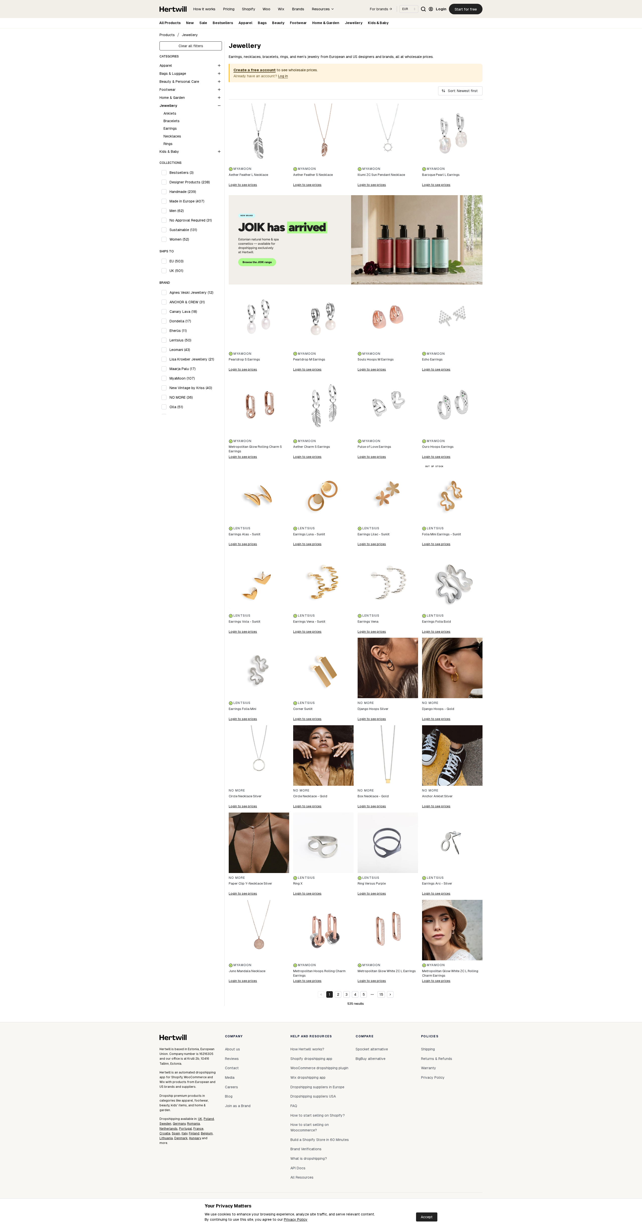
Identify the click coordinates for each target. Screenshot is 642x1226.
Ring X (297, 883)
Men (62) (177, 211)
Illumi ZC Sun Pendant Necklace (381, 175)
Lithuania (166, 1138)
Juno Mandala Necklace (247, 971)
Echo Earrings (432, 359)
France (198, 1128)
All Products (170, 23)
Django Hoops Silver (373, 709)
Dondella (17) (180, 321)
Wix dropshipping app (308, 1077)
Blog (228, 1096)
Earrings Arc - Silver (437, 883)
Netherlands (168, 1128)
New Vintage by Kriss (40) (191, 388)
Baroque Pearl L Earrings (441, 175)
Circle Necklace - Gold (310, 796)
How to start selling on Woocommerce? (309, 1127)
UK (200, 1119)
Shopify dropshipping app (311, 1059)
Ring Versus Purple (372, 883)
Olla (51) (176, 407)
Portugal (185, 1128)
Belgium (207, 1133)
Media (229, 1077)
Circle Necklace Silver (245, 796)
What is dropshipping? (308, 1159)
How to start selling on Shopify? (317, 1115)
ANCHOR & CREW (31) (187, 302)
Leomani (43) (180, 350)
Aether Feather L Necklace (248, 175)
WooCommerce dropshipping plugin (319, 1068)
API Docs (297, 1168)
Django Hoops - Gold (438, 709)
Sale (203, 23)
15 (381, 994)
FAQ (293, 1106)
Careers (231, 1087)
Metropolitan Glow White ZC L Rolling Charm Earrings (450, 973)
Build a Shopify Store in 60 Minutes (319, 1140)
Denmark (181, 1138)
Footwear (298, 23)
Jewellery (353, 23)
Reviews (232, 1059)
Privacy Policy (295, 1219)
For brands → (381, 9)
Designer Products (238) (190, 182)
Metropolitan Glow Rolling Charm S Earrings (255, 449)
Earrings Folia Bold (436, 621)
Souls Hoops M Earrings (376, 359)
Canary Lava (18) (183, 312)
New (190, 23)
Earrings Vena (368, 621)
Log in (283, 76)
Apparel (245, 23)
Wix (281, 9)
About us (232, 1049)
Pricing (228, 9)
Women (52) (179, 239)
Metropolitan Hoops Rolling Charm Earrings (319, 973)
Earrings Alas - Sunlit (244, 534)
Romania (193, 1123)
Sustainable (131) (183, 230)
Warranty (428, 1068)
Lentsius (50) (180, 340)
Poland (209, 1119)
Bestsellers (223, 23)
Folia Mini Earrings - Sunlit (441, 534)
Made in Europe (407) (187, 201)
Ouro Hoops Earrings (438, 447)
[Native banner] (356, 239)
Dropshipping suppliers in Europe (317, 1087)
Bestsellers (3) (182, 173)
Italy (184, 1133)
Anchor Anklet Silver (437, 796)
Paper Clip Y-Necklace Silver (250, 883)
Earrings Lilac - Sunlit (373, 534)
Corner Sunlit (302, 709)
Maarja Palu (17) (183, 369)
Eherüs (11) (178, 331)
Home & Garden (325, 23)
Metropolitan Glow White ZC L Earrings (387, 971)
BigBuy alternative (370, 1059)
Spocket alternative (372, 1049)
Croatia (164, 1133)
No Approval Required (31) (191, 220)
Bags (262, 23)
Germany (179, 1123)
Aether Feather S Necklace (313, 175)
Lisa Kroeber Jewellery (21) (192, 359)
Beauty (278, 23)
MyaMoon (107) (182, 378)
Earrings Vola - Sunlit (244, 621)
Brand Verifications (306, 1149)
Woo (266, 9)
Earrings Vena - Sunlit (309, 621)
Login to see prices (243, 185)
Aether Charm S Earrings (311, 447)
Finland (194, 1133)
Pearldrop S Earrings (244, 359)
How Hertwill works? (307, 1049)
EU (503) (177, 261)
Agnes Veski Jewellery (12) (191, 293)
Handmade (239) (183, 192)
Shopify (248, 9)
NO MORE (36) (181, 397)
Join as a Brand (238, 1106)
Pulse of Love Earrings (374, 447)
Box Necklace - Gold (373, 796)
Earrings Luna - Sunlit (309, 534)
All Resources (301, 1177)
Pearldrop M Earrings (309, 359)
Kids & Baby (378, 23)
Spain (176, 1133)
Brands (298, 9)
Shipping (428, 1049)
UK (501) (176, 271)
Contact (232, 1068)
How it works (204, 9)
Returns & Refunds (436, 1059)
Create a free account (254, 70)
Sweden (165, 1123)
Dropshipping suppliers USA (313, 1096)
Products (167, 35)
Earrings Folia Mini (242, 709)
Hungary (195, 1138)
